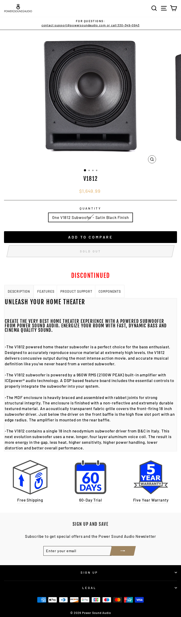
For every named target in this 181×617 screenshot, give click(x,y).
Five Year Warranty (151, 500)
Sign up (89, 572)
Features (45, 291)
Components (110, 291)
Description (19, 291)
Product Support (76, 291)
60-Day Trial (90, 500)
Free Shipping (30, 500)
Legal (89, 588)
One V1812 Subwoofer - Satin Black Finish (90, 217)
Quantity (90, 208)
